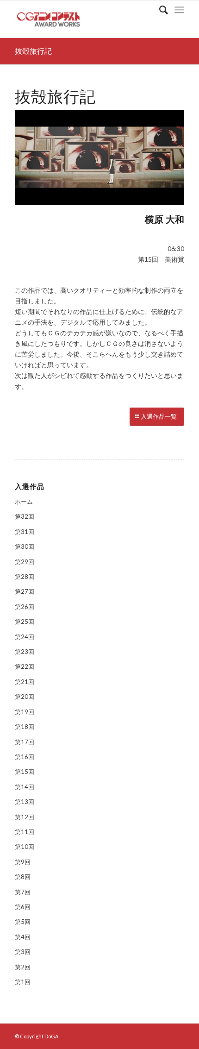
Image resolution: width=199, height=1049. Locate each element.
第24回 (24, 637)
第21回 (24, 681)
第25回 (24, 621)
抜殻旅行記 (33, 51)
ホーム (24, 501)
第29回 (24, 561)
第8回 (23, 876)
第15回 (24, 771)
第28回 (24, 576)
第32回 (24, 516)
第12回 (24, 817)
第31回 (24, 531)
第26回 (24, 606)
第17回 (24, 742)
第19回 (24, 712)
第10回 (24, 846)
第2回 (23, 967)
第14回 (24, 787)
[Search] (159, 9)
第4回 (23, 937)
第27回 (24, 591)
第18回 (24, 726)
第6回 (23, 907)
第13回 (24, 801)
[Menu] (179, 9)
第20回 (24, 696)
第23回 (24, 651)
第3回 (23, 951)
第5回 (23, 921)
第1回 (23, 982)
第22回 (24, 666)
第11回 (24, 831)
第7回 (23, 892)
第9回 (23, 862)
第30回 (24, 546)
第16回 (24, 756)
